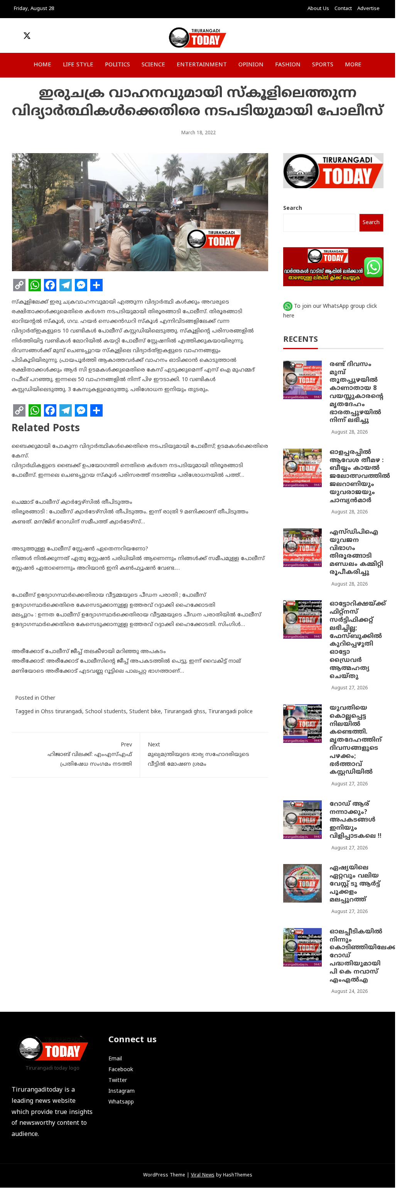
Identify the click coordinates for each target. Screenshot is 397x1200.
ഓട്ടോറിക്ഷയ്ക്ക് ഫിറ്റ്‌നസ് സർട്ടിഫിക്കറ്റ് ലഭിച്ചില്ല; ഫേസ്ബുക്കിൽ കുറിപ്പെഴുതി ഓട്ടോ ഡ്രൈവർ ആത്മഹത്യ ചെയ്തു (357, 640)
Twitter (117, 1080)
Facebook (120, 1070)
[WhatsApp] (34, 285)
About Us (318, 9)
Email (115, 1059)
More (353, 65)
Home (42, 65)
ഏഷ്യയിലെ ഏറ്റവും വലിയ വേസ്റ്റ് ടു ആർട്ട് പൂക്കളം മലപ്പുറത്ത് (354, 884)
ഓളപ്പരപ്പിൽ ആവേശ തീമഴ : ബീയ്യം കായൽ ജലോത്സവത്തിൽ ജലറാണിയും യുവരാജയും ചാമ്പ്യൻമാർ (359, 477)
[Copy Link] (19, 285)
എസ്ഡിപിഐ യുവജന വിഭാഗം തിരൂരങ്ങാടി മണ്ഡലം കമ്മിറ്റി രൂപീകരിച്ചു (356, 552)
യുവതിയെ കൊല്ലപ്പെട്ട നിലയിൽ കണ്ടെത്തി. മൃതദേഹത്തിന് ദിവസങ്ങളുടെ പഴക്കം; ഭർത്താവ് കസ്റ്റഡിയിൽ (355, 740)
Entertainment (202, 65)
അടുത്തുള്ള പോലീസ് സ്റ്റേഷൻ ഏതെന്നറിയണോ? (80, 549)
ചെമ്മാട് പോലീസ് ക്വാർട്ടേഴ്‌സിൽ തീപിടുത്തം (72, 502)
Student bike (145, 712)
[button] (333, 37)
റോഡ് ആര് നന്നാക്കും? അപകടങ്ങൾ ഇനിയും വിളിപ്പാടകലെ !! (355, 820)
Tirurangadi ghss (184, 712)
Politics (117, 65)
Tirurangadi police (230, 712)
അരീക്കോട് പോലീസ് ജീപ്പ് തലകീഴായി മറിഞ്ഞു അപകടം (89, 651)
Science (153, 65)
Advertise (368, 9)
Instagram (121, 1091)
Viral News (203, 1175)
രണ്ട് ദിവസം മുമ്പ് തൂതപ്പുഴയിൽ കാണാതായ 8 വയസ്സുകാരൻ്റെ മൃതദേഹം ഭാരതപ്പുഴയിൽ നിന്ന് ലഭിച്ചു (356, 393)
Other (48, 698)
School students (105, 712)
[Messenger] (81, 285)
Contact (343, 9)
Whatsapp (121, 1102)
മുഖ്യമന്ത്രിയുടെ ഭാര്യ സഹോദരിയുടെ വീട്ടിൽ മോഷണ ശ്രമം (198, 755)
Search (292, 208)
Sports (322, 65)
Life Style (78, 65)
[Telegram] (65, 285)
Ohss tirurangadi (61, 712)
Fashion (288, 65)
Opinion (251, 65)
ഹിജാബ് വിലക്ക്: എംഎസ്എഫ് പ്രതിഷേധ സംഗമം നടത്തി (89, 755)
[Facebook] (50, 285)
